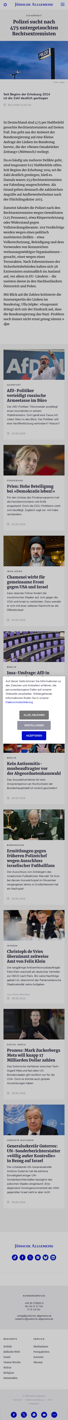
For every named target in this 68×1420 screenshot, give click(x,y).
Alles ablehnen (34, 715)
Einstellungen (34, 725)
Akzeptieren (34, 735)
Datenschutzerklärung (19, 702)
